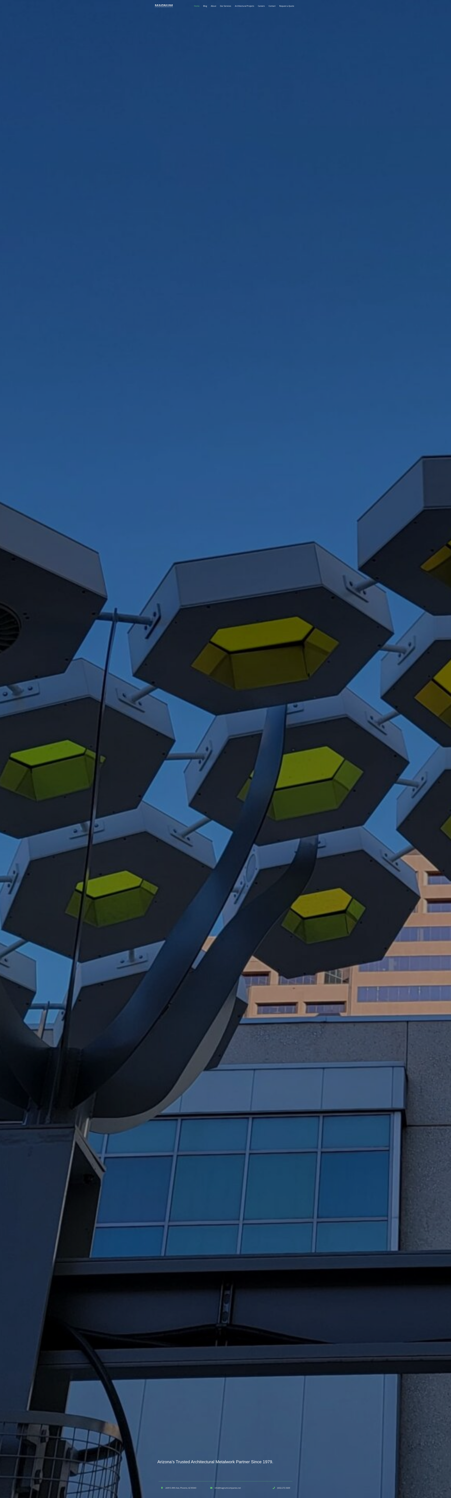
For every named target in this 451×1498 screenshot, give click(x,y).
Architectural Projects (244, 6)
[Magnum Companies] (164, 5)
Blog (205, 6)
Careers (261, 6)
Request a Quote (286, 6)
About (213, 6)
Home (196, 6)
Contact (272, 6)
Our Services (225, 6)
